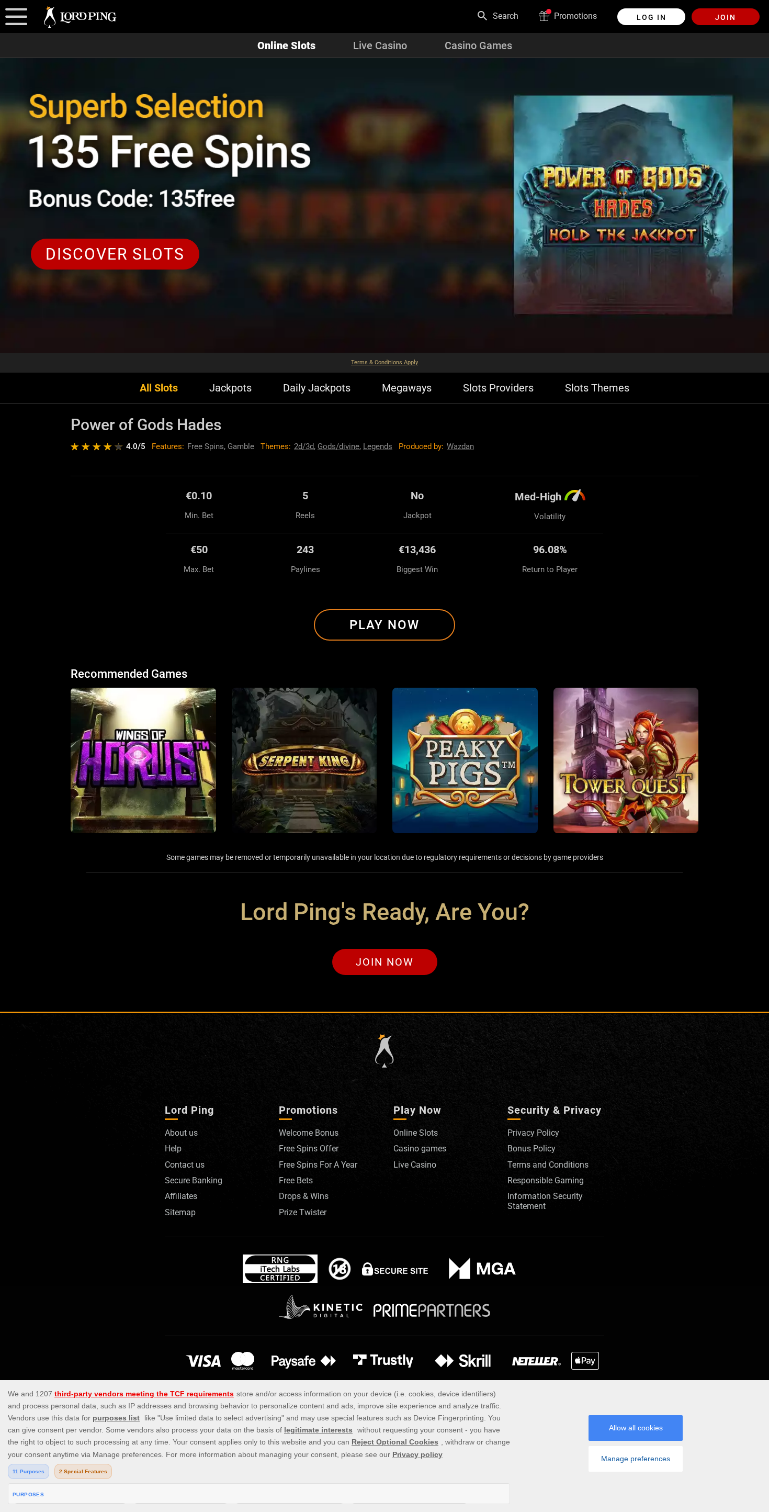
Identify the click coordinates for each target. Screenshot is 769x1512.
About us (181, 1133)
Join (725, 17)
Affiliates (181, 1196)
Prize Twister (302, 1212)
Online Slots (286, 45)
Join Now (385, 962)
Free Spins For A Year (318, 1165)
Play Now (384, 625)
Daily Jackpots (316, 388)
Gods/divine (338, 446)
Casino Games (478, 45)
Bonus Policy (531, 1148)
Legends (377, 446)
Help (173, 1148)
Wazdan (460, 446)
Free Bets (296, 1180)
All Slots (159, 388)
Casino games (419, 1148)
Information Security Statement (545, 1201)
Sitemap (180, 1212)
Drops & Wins (304, 1196)
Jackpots (230, 388)
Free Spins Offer (308, 1148)
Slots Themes (597, 388)
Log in (651, 17)
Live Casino (380, 45)
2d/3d (304, 446)
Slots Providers (498, 388)
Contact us (185, 1165)
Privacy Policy (533, 1133)
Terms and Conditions (548, 1165)
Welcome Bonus (308, 1133)
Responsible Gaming (545, 1180)
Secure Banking (193, 1180)
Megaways (407, 388)
